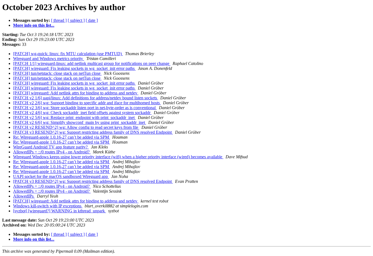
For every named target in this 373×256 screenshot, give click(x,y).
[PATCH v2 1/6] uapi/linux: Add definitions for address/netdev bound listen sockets (85, 98)
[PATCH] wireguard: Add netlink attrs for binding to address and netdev (75, 93)
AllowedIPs (24, 196)
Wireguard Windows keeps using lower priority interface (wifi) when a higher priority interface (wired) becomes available (118, 156)
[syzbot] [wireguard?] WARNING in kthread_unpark (59, 211)
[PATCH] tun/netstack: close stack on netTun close (57, 73)
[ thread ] (59, 20)
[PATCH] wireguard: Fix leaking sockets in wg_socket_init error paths (74, 68)
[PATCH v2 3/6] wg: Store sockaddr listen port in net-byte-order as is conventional (85, 107)
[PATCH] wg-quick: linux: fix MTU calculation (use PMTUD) (68, 53)
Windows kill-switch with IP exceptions (47, 206)
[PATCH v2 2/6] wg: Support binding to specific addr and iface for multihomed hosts (87, 102)
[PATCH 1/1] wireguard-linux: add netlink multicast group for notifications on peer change (91, 63)
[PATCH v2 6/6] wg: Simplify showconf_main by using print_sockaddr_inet (79, 122)
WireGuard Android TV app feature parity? (51, 147)
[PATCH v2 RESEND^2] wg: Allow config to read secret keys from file (76, 127)
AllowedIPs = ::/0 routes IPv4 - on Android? (52, 152)
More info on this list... (33, 25)
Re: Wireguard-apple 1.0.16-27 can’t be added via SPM (61, 137)
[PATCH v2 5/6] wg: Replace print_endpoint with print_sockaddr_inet (74, 117)
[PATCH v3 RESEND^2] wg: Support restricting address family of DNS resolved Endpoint (93, 132)
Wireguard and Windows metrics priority (48, 58)
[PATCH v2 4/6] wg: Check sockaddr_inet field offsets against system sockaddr (82, 112)
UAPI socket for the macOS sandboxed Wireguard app (61, 176)
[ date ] (92, 20)
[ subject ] (76, 20)
